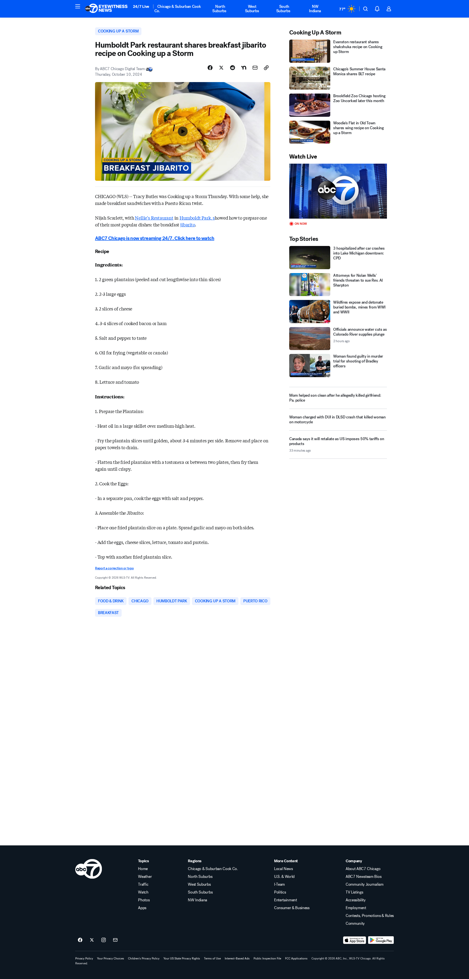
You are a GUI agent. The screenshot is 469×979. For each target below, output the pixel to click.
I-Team (279, 884)
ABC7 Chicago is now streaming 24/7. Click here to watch (154, 238)
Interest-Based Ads (237, 958)
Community (355, 924)
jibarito (187, 224)
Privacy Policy (84, 958)
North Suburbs (219, 8)
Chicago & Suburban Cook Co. (177, 8)
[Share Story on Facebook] (210, 68)
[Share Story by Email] (255, 68)
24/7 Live (141, 6)
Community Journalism (365, 884)
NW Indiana (315, 8)
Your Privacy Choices (110, 958)
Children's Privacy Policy (144, 958)
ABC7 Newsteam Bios (363, 877)
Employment (356, 908)
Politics (280, 892)
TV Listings (354, 892)
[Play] (338, 191)
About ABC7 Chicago (363, 869)
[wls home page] (88, 869)
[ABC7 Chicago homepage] (106, 8)
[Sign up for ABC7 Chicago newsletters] (115, 940)
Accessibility (356, 900)
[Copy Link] (266, 68)
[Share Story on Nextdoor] (244, 68)
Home (143, 869)
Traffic (143, 884)
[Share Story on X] (221, 68)
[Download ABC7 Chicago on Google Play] (381, 940)
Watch (143, 892)
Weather (145, 877)
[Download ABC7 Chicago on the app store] (354, 940)
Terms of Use (212, 958)
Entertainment (285, 900)
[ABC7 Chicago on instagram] (103, 940)
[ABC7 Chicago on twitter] (92, 940)
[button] (78, 6)
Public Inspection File (267, 958)
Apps (142, 908)
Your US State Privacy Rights (181, 958)
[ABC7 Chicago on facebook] (80, 940)
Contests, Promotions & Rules (370, 916)
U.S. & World (284, 877)
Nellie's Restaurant (154, 217)
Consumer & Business (291, 908)
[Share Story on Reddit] (232, 68)
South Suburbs (283, 8)
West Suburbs (252, 8)
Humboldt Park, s (197, 217)
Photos (143, 900)
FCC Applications (296, 958)
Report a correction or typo (114, 568)
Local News (283, 869)
